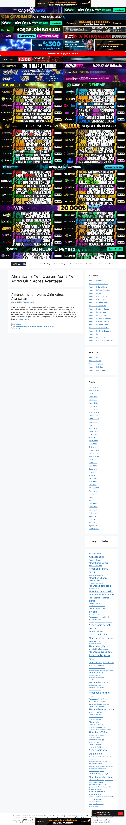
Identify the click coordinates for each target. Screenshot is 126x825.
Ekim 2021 (92, 519)
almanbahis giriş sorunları (95, 643)
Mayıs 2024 (93, 422)
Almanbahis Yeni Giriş (96, 747)
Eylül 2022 (92, 485)
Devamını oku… (23, 319)
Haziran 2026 (94, 387)
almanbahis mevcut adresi (95, 690)
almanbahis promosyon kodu (97, 706)
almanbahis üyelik (95, 764)
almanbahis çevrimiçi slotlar (95, 756)
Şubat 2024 (93, 431)
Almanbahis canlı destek (101, 594)
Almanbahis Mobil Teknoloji (99, 321)
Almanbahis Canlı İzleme (98, 287)
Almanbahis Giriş (44, 264)
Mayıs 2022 (93, 497)
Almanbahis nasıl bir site (99, 694)
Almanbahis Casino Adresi (98, 325)
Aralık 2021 (93, 513)
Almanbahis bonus (98, 578)
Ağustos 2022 (94, 488)
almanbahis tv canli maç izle (97, 727)
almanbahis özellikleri (108, 756)
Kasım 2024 (93, 403)
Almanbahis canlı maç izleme (99, 599)
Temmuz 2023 (94, 453)
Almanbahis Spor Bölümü (98, 337)
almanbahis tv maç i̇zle (105, 729)
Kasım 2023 (93, 441)
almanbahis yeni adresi (95, 744)
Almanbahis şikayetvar (100, 777)
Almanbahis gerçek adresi (100, 627)
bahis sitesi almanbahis (96, 780)
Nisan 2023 (93, 463)
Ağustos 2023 (94, 450)
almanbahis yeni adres (98, 742)
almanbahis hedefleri (94, 670)
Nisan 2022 (93, 500)
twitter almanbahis (95, 799)
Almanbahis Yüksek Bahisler (99, 309)
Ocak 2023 (93, 472)
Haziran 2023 (94, 456)
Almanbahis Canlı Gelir (97, 306)
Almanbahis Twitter (76, 264)
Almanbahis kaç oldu (98, 682)
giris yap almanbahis (96, 789)
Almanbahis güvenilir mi (101, 662)
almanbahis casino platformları (96, 614)
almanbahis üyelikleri (94, 766)
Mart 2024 (93, 428)
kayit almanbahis (96, 796)
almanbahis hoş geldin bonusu (107, 670)
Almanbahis (109, 264)
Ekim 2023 (93, 444)
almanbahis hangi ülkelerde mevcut (97, 668)
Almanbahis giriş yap (99, 646)
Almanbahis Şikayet (59, 264)
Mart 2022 (93, 504)
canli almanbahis (109, 780)
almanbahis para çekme (97, 701)
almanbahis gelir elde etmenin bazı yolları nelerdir (100, 622)
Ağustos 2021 (94, 526)
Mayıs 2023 (93, 460)
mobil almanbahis (109, 796)
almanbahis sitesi (95, 712)
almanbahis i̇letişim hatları (95, 675)
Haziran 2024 (94, 419)
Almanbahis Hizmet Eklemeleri (100, 331)
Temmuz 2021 (94, 529)
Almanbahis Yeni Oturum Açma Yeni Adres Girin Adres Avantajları (33, 326)
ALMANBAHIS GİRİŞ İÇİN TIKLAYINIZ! (63, 54)
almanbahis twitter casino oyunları (97, 735)
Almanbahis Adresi (96, 281)
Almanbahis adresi (98, 563)
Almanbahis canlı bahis (100, 586)
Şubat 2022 (93, 507)
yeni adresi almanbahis (95, 801)
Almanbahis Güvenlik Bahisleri (100, 318)
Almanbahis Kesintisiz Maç (99, 328)
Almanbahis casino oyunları (98, 610)
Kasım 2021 (93, 516)
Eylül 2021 (92, 522)
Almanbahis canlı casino (101, 591)
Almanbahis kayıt (93, 679)
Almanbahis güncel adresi (101, 652)
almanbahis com (95, 619)
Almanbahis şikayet (99, 773)
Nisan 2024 (93, 425)
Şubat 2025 (93, 397)
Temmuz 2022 (94, 491)
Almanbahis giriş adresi (101, 638)
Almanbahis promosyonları (101, 709)
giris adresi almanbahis (97, 785)
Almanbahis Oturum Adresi (99, 303)
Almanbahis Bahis (95, 566)
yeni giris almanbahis (96, 804)
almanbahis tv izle (94, 729)
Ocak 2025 (93, 400)
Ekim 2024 (93, 406)
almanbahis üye (92, 759)
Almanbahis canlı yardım (95, 603)
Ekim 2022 (93, 482)
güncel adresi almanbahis (97, 792)
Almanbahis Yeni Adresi (94, 264)
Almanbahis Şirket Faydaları (99, 290)
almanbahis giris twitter (96, 631)
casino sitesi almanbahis (96, 782)
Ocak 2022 (93, 510)
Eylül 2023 (93, 447)
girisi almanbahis (105, 787)
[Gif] (63, 126)
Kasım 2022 (93, 478)
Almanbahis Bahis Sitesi (98, 570)
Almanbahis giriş (98, 634)
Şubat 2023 (93, 469)
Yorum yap (16, 328)
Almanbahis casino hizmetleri (97, 606)
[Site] (31, 91)
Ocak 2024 (93, 434)
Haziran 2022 (94, 494)
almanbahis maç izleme (96, 687)
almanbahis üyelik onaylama (106, 766)
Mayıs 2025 (93, 394)
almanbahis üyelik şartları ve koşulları (97, 768)
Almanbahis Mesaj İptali (97, 312)
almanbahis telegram (95, 719)
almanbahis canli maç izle (96, 583)
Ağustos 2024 (94, 412)
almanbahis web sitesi (95, 737)
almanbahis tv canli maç (96, 725)
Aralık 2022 (93, 475)
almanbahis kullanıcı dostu (95, 685)
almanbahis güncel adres (98, 649)
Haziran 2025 (94, 390)
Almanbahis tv (96, 722)
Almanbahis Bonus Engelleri (99, 296)
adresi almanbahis (95, 553)
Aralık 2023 (93, 438)
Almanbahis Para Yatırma (98, 699)
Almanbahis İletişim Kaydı (98, 284)
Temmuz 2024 (94, 416)
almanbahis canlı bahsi (94, 588)
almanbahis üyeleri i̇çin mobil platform (98, 761)
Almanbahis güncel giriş (99, 657)
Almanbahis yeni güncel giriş (98, 752)
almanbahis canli (94, 581)
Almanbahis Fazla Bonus (98, 315)
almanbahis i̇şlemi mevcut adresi (96, 677)
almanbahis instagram (96, 672)
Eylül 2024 (93, 409)
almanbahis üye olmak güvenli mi (96, 771)
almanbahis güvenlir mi (98, 665)
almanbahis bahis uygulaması (96, 575)
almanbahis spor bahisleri (96, 714)
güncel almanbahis (95, 794)
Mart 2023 (93, 466)
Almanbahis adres (95, 560)
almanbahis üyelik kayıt (108, 764)
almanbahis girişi (96, 641)
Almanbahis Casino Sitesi (99, 617)
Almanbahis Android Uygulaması (101, 340)
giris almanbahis (94, 787)
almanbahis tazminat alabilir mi (96, 717)
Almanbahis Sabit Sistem (98, 299)
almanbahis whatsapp (96, 740)
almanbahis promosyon (99, 704)
